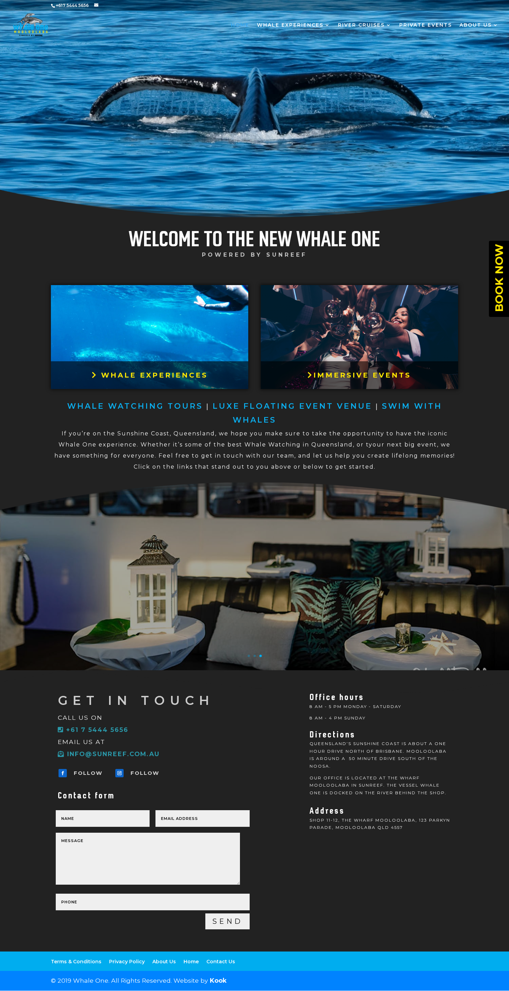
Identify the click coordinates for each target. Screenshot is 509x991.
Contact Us (220, 961)
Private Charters (254, 555)
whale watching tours (135, 406)
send (227, 921)
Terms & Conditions (76, 961)
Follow (88, 773)
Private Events (425, 25)
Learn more (254, 606)
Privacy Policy (127, 961)
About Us (475, 25)
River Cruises (361, 25)
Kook (218, 980)
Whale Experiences (290, 25)
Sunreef (286, 254)
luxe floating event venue (292, 406)
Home (240, 25)
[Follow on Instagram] (119, 773)
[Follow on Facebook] (63, 773)
